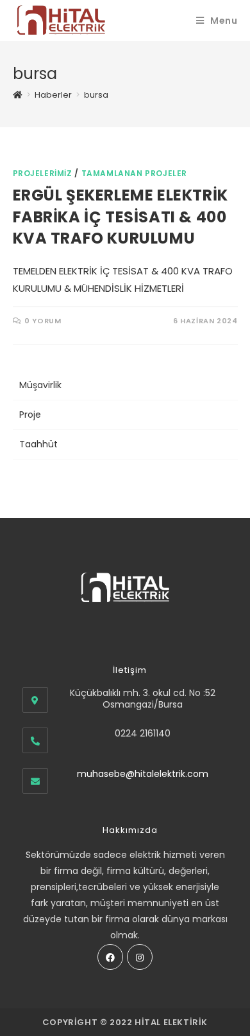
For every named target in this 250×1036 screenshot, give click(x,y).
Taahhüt (38, 444)
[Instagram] (140, 957)
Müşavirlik (40, 385)
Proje (30, 414)
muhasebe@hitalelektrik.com (142, 773)
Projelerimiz (42, 173)
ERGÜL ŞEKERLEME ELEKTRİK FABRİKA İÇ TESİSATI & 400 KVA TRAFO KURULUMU (120, 216)
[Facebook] (110, 957)
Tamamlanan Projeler (134, 173)
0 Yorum (42, 321)
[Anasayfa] (17, 95)
